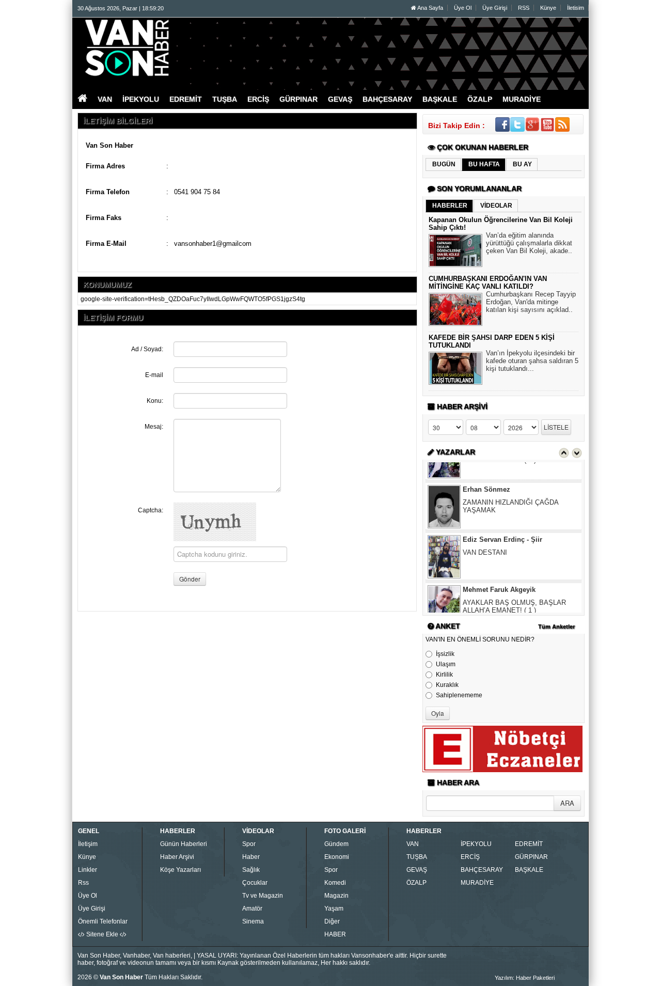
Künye (548, 8)
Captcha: (150, 510)
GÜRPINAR (531, 856)
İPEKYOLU (476, 844)
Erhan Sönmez (486, 471)
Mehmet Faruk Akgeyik (499, 571)
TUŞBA (416, 856)
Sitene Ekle (102, 934)
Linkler (87, 869)
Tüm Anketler (556, 626)
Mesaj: (154, 426)
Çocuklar (254, 882)
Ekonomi (336, 856)
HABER (335, 934)
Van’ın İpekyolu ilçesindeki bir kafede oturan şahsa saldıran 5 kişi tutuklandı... (532, 360)
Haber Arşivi (177, 856)
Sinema (253, 921)
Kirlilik (444, 674)
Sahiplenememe (459, 695)
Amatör (252, 908)
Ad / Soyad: (147, 349)
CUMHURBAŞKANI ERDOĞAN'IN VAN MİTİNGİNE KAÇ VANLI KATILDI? (488, 282)
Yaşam (333, 908)
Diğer (332, 921)
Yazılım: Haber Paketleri (525, 978)
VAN (412, 844)
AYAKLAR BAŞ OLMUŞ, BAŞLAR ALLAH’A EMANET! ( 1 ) (514, 588)
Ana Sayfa (429, 8)
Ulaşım (445, 664)
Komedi (335, 882)
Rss (83, 882)
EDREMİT (529, 844)
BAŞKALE (529, 869)
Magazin (336, 895)
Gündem (336, 844)
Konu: (155, 400)
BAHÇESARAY (482, 869)
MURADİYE (477, 882)
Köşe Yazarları (180, 869)
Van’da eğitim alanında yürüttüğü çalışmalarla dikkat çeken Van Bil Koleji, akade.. (529, 243)
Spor (249, 844)
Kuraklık (447, 684)
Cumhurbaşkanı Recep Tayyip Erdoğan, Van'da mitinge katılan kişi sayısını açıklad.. (531, 302)
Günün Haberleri (183, 844)
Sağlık (251, 869)
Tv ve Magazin (262, 895)
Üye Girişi (494, 8)
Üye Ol (462, 8)
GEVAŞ (416, 869)
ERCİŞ (470, 856)
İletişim (88, 844)
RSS (523, 8)
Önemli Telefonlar (103, 921)
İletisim (575, 8)
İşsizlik (445, 654)
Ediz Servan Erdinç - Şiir (502, 521)
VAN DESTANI (485, 534)
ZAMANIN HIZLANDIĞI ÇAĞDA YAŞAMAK (510, 487)
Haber (251, 856)
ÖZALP (416, 882)
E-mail (154, 375)
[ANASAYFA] (190, 48)
